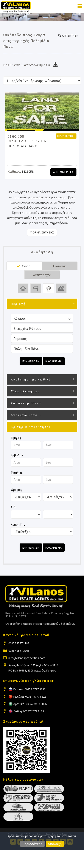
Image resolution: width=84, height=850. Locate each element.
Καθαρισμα (53, 361)
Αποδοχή (55, 844)
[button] (68, 35)
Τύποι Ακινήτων (25, 391)
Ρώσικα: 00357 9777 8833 (29, 689)
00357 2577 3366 (18, 651)
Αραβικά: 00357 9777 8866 (30, 704)
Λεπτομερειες (63, 172)
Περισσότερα (32, 844)
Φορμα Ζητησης (42, 232)
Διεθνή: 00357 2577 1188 (28, 711)
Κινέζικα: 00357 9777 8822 (29, 696)
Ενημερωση (30, 361)
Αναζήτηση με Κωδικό (31, 379)
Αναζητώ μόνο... (26, 415)
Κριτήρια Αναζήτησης (31, 427)
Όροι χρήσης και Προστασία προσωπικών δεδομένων (40, 624)
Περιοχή (18, 304)
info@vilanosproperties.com (26, 658)
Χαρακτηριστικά (26, 403)
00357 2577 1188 (18, 643)
